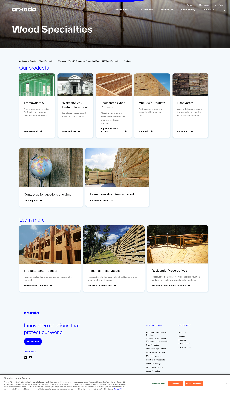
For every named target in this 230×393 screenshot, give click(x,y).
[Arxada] (24, 9)
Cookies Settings (158, 383)
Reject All (175, 383)
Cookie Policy (119, 389)
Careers (181, 336)
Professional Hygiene (154, 367)
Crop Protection (152, 345)
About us (182, 332)
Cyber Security (184, 347)
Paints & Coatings (153, 364)
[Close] (226, 383)
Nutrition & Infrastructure (156, 360)
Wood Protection (153, 371)
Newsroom (204, 5)
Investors (219, 5)
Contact (190, 5)
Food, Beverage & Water (156, 349)
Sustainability (184, 344)
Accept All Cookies (193, 383)
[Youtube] (30, 358)
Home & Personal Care (155, 352)
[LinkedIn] (25, 358)
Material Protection (154, 356)
